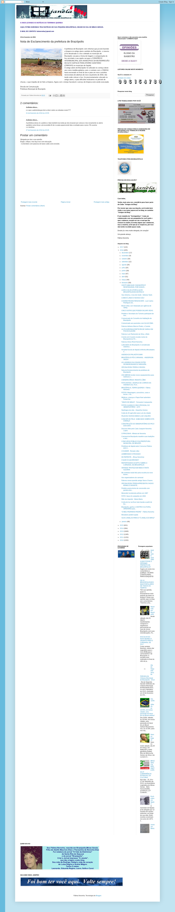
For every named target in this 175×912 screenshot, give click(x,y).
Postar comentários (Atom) (35, 206)
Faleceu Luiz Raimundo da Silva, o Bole (135, 334)
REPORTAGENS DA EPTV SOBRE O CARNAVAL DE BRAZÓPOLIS (134, 464)
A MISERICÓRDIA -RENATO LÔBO (133, 380)
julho (124, 268)
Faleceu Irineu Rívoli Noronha (131, 342)
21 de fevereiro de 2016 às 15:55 (37, 113)
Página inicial (65, 202)
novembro (125, 256)
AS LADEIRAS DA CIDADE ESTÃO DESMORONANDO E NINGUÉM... (134, 363)
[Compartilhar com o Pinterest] (64, 95)
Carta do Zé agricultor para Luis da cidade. (136, 413)
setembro (125, 262)
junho (124, 271)
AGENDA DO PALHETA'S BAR (132, 354)
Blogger (98, 896)
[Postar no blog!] (56, 95)
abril (123, 277)
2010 (122, 540)
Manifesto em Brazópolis (153, 610)
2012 (122, 534)
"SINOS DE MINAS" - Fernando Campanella (136, 402)
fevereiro (125, 283)
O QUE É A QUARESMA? (130, 460)
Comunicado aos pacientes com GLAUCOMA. (137, 323)
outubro (124, 259)
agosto (124, 265)
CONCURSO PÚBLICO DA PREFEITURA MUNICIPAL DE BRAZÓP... (135, 442)
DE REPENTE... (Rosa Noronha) (132, 457)
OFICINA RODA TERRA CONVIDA (133, 367)
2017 (122, 247)
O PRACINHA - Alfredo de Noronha (133, 433)
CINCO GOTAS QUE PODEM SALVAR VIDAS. (137, 310)
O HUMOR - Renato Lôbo (130, 451)
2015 (122, 525)
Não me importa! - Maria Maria (132, 499)
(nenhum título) (153, 826)
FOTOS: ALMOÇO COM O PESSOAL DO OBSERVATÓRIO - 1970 (135, 406)
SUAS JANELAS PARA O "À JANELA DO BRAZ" (138, 518)
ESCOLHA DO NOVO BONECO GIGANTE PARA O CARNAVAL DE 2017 (146, 640)
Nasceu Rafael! (152, 737)
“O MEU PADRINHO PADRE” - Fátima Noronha (137, 512)
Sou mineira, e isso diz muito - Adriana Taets (136, 295)
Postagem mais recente (29, 202)
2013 (122, 531)
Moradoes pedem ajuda (129, 515)
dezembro (125, 253)
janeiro (124, 521)
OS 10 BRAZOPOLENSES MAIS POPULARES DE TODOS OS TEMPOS (147, 584)
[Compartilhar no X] (59, 95)
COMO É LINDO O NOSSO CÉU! (132, 298)
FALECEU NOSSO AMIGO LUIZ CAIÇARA (136, 416)
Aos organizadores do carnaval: (132, 477)
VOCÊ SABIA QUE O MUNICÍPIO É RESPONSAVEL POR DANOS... (133, 286)
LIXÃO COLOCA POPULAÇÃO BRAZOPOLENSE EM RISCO (132, 291)
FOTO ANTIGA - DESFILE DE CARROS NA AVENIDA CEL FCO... (136, 384)
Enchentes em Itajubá (152, 800)
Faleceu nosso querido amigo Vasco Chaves (137, 480)
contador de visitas (124, 78)
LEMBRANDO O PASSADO (131, 454)
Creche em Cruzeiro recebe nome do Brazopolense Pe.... (134, 338)
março (124, 280)
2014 (122, 528)
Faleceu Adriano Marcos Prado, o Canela (135, 326)
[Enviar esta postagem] (50, 95)
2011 (122, 537)
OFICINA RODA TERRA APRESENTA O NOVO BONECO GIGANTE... (137, 484)
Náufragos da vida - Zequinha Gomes (134, 410)
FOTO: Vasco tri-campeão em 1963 (133, 496)
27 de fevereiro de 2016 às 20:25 (37, 130)
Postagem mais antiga (101, 202)
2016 (122, 250)
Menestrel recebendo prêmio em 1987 (134, 493)
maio (124, 274)
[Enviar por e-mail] (54, 95)
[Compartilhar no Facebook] (61, 95)
